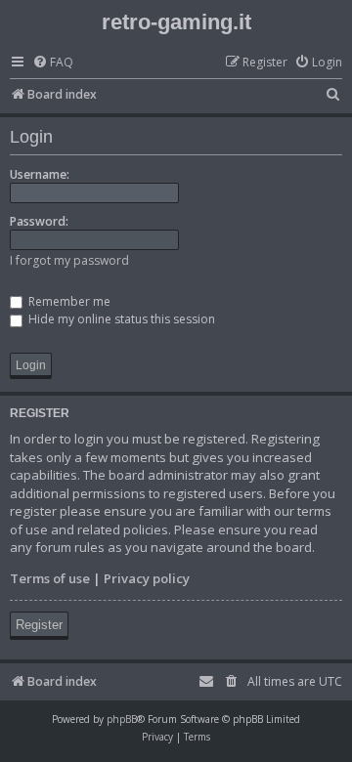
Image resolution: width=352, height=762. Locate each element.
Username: (39, 174)
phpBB (122, 719)
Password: (39, 221)
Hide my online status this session (120, 319)
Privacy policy (147, 578)
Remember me (67, 301)
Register (39, 624)
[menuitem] (52, 63)
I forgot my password (69, 260)
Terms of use (50, 578)
